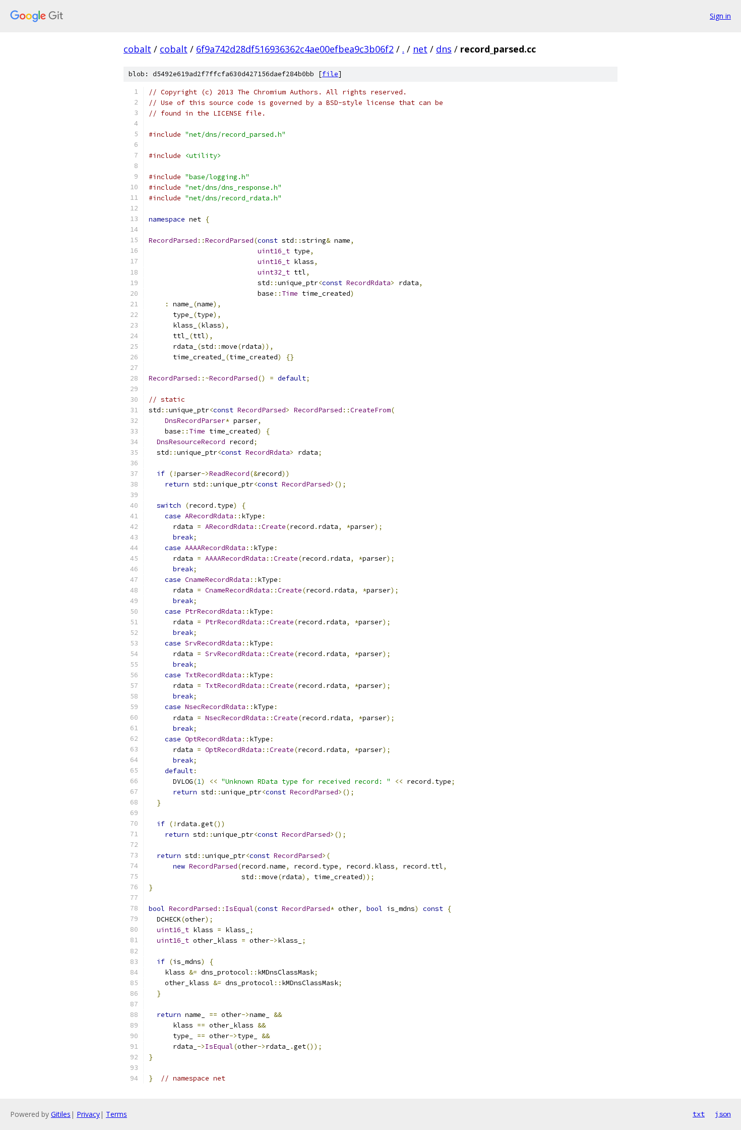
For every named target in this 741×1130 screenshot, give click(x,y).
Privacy (88, 1114)
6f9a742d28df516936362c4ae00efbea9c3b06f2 (295, 49)
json (723, 1113)
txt (699, 1113)
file (330, 74)
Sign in (720, 16)
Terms (116, 1114)
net (420, 49)
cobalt (137, 49)
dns (444, 49)
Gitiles (61, 1114)
